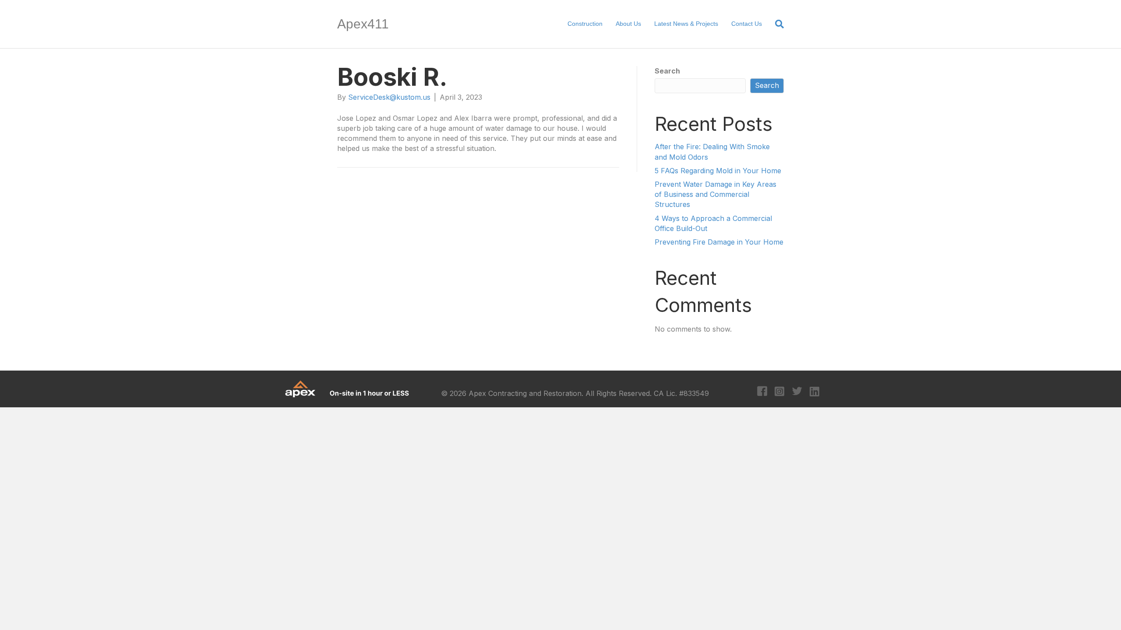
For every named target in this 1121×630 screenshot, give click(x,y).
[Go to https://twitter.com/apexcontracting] (797, 392)
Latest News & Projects (686, 23)
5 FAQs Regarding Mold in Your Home (718, 170)
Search (667, 70)
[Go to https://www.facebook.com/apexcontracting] (762, 392)
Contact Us (746, 23)
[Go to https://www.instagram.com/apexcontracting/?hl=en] (779, 392)
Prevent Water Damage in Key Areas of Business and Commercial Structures (715, 194)
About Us (628, 23)
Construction (585, 23)
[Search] (776, 24)
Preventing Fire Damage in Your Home (719, 242)
